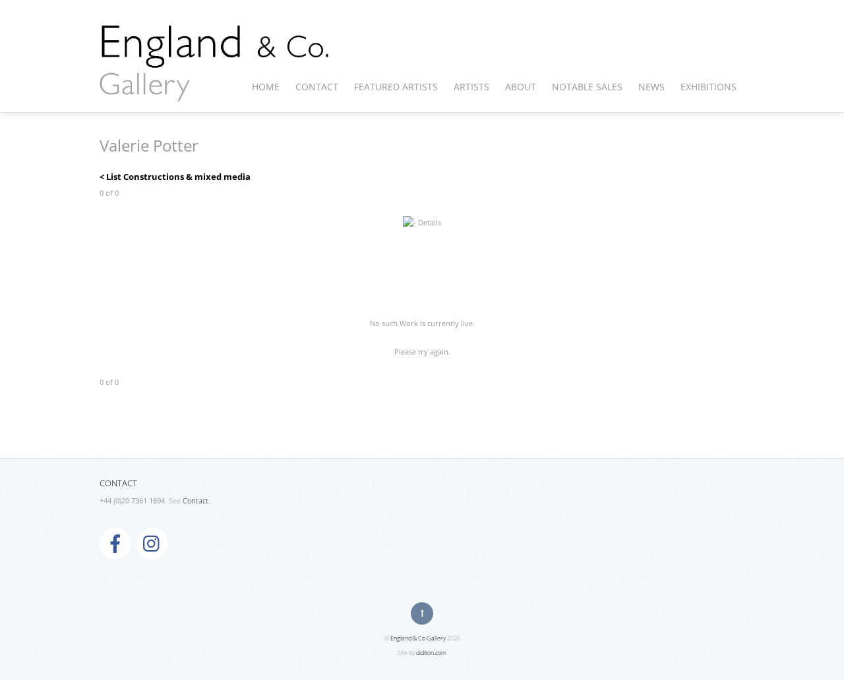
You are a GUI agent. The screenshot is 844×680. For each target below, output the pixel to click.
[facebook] (115, 543)
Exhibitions (708, 86)
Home (266, 86)
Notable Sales (587, 86)
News (651, 86)
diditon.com (431, 652)
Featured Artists (396, 86)
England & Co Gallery (418, 638)
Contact (316, 86)
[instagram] (152, 543)
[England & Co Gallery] (215, 87)
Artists (471, 86)
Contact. (196, 500)
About (520, 86)
